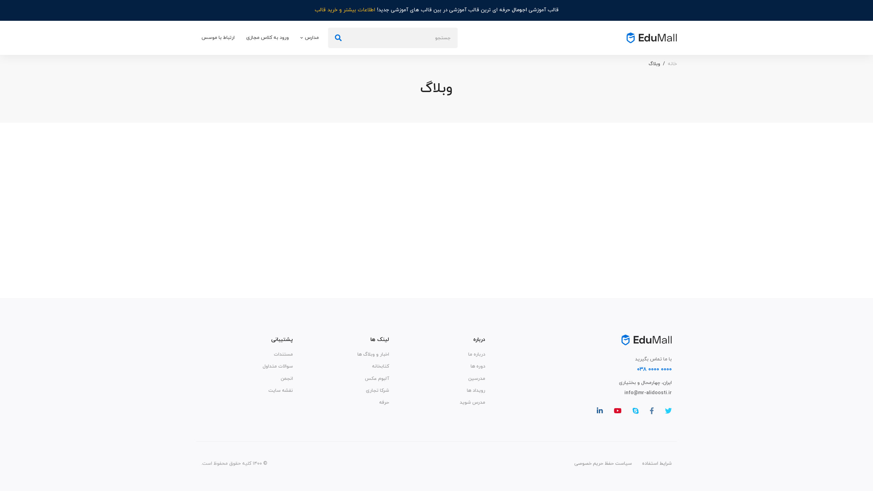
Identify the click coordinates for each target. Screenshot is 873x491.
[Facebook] (652, 411)
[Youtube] (617, 411)
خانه (672, 64)
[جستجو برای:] (393, 38)
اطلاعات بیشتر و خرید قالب (345, 10)
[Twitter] (668, 411)
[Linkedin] (599, 411)
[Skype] (635, 411)
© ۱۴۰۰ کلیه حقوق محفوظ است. (234, 463)
